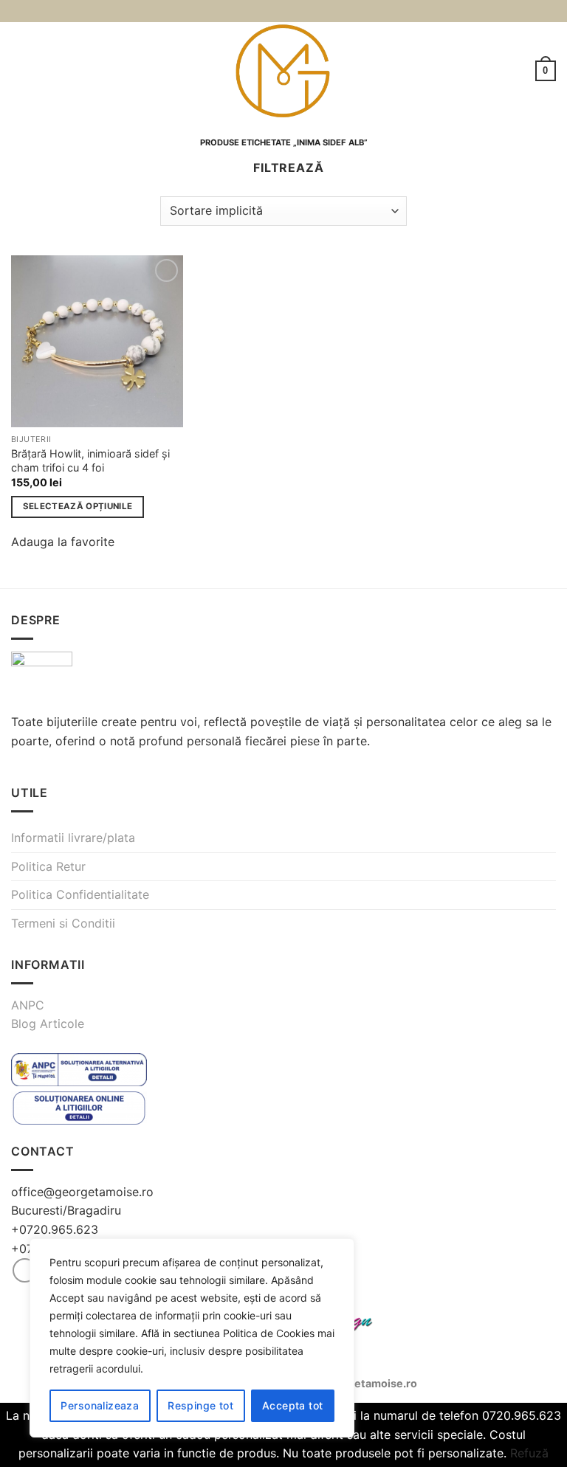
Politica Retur (48, 866)
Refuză (529, 1453)
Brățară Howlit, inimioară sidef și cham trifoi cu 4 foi (90, 460)
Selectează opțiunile (78, 506)
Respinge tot (200, 1405)
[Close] (339, 1251)
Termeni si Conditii (63, 923)
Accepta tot (292, 1405)
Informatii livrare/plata (73, 837)
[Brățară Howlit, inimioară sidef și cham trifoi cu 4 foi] (97, 341)
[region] (192, 1337)
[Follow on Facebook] (25, 1270)
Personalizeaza (100, 1405)
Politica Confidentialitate (80, 894)
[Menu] (20, 70)
